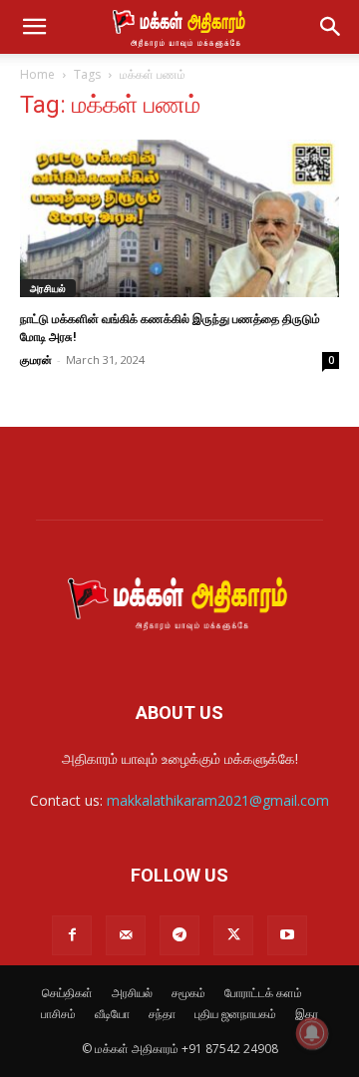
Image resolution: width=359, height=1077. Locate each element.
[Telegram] (179, 935)
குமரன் (36, 359)
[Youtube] (287, 935)
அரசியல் (48, 288)
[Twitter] (233, 935)
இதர (306, 1013)
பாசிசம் (58, 1013)
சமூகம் (188, 992)
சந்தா (162, 1013)
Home (37, 74)
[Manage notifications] (312, 1033)
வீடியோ (112, 1013)
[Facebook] (72, 935)
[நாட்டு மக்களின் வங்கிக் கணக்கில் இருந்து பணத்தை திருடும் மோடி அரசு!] (179, 218)
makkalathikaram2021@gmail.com (218, 800)
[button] (34, 27)
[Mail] (126, 935)
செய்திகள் (67, 992)
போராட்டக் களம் (263, 992)
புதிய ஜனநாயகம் (235, 1013)
